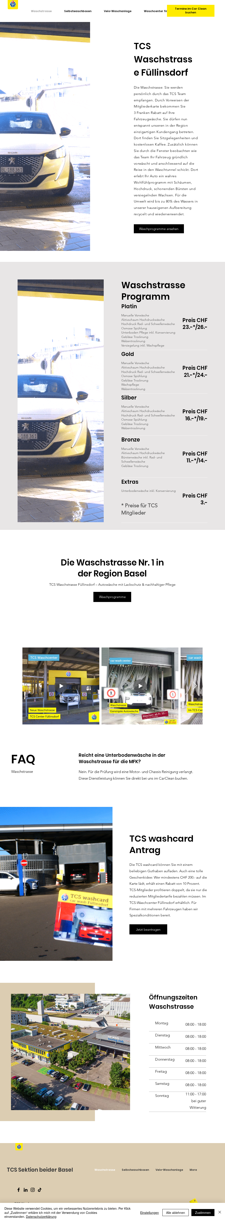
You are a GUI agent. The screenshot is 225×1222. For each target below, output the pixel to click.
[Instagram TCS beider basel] (32, 1190)
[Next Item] (194, 686)
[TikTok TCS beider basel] (39, 1190)
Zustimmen (203, 1212)
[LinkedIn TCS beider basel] (25, 1190)
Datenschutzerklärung (41, 1216)
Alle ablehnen (175, 1212)
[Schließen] (219, 1212)
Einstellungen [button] (149, 1212)
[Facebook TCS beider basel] (18, 1190)
